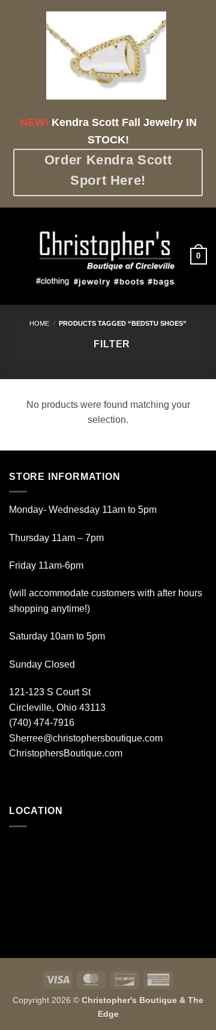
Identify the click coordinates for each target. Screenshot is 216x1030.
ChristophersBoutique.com (65, 753)
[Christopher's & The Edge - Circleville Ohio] (106, 256)
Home (39, 323)
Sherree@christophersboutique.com (86, 738)
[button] (16, 256)
